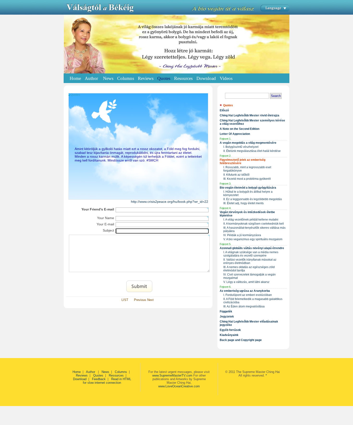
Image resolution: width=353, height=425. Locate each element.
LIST (125, 300)
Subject (108, 230)
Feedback (99, 379)
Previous (140, 300)
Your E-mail (105, 224)
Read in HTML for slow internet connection (107, 380)
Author (91, 372)
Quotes (98, 375)
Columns (121, 372)
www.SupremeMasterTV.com (172, 375)
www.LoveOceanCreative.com (179, 386)
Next (150, 300)
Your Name (105, 218)
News (105, 372)
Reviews (82, 375)
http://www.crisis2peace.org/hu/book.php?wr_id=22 (169, 202)
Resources (116, 375)
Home (75, 78)
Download (79, 379)
